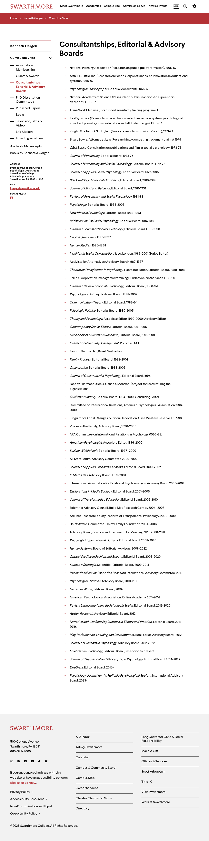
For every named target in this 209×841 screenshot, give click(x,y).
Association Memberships (26, 67)
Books (20, 115)
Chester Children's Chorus (94, 798)
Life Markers (24, 132)
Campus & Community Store (96, 768)
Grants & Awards (27, 76)
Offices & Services (154, 761)
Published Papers (28, 108)
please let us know (23, 783)
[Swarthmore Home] (31, 729)
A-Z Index (83, 737)
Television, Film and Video (29, 123)
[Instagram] (12, 761)
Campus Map (85, 778)
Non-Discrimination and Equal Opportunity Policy (31, 810)
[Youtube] (32, 761)
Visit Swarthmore (153, 792)
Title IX (146, 782)
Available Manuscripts (26, 146)
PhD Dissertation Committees (28, 100)
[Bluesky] (46, 761)
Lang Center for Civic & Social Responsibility (162, 739)
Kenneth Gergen (23, 46)
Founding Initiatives (29, 138)
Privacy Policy (20, 792)
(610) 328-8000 (20, 751)
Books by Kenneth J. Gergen (29, 153)
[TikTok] (39, 761)
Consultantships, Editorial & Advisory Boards (30, 87)
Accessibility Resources (27, 799)
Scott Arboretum (153, 771)
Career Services (87, 788)
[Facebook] (19, 761)
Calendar (82, 757)
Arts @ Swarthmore (89, 747)
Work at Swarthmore (155, 802)
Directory (82, 808)
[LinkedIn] (25, 761)
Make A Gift (149, 751)
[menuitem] (71, 6)
